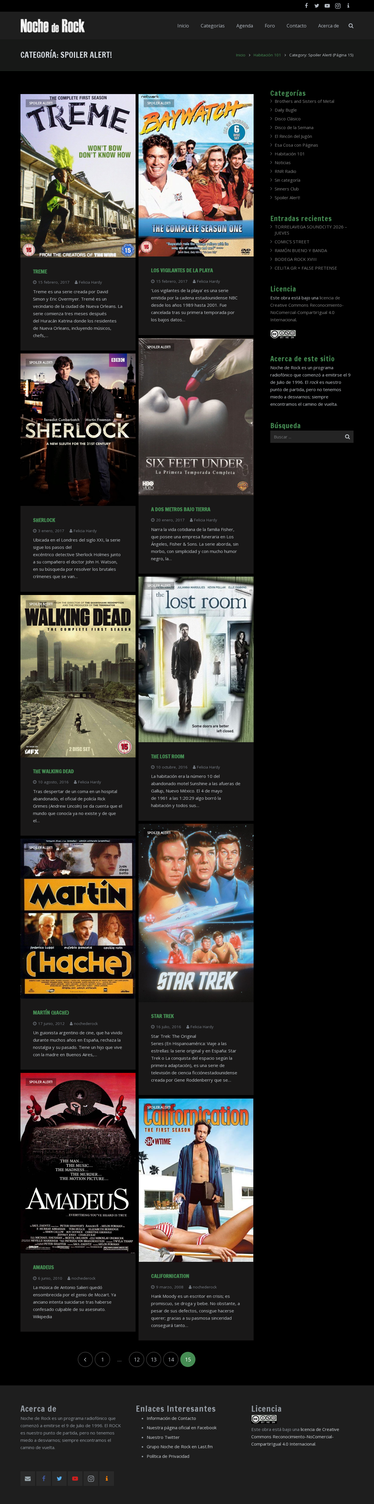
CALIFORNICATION (170, 1276)
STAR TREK (162, 1016)
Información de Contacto (171, 1418)
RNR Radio (285, 171)
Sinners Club (287, 189)
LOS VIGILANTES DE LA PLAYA (182, 270)
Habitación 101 (267, 55)
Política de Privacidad (168, 1456)
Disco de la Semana (294, 127)
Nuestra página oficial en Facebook (182, 1427)
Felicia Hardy (90, 282)
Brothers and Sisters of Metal (304, 101)
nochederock (86, 1023)
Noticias (283, 162)
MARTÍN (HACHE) (51, 1012)
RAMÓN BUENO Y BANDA (301, 250)
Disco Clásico (288, 119)
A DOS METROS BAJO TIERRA (180, 509)
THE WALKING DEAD (53, 771)
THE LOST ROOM (167, 756)
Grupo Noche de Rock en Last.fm (180, 1446)
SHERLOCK (44, 520)
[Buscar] (351, 26)
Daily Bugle (286, 110)
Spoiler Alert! (41, 103)
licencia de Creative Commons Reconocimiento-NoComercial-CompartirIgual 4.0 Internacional (295, 1436)
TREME (40, 271)
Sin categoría (287, 180)
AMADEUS (43, 1267)
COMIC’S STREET (292, 241)
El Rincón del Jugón (293, 136)
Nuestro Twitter (163, 1437)
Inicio (240, 55)
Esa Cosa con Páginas (296, 145)
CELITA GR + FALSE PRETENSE (306, 268)
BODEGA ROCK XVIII (296, 259)
